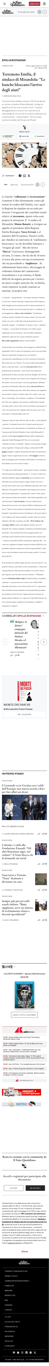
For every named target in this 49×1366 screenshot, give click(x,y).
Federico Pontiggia (12, 890)
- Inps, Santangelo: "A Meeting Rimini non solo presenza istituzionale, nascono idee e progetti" (22, 1051)
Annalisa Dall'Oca (11, 96)
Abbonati (34, 4)
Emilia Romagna (14, 60)
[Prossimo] (44, 642)
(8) (18, 655)
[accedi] (44, 3)
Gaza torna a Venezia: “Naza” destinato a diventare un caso (14, 878)
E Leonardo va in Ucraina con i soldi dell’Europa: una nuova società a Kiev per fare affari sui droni (23, 788)
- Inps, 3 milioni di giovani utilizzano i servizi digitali (23, 1069)
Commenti (9, 176)
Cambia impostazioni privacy (17, 1281)
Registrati (35, 1188)
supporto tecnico (14, 1243)
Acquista (24, 714)
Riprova (25, 1251)
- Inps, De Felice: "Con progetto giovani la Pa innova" (24, 1064)
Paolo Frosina (9, 864)
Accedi (13, 1188)
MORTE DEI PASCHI (17, 705)
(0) (46, 834)
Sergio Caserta (17, 652)
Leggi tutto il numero (24, 1015)
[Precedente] (5, 642)
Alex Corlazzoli (10, 920)
